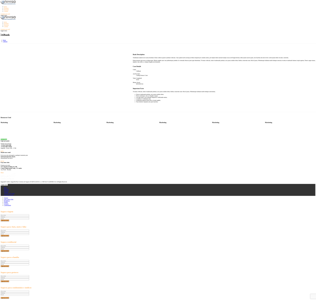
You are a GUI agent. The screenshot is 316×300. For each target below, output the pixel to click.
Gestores (6, 204)
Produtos (6, 8)
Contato (6, 11)
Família (6, 202)
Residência (7, 201)
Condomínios (7, 205)
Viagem (6, 198)
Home (4, 40)
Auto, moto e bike (8, 199)
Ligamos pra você (8, 195)
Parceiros (6, 9)
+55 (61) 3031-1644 (9, 193)
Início (5, 6)
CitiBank (5, 41)
